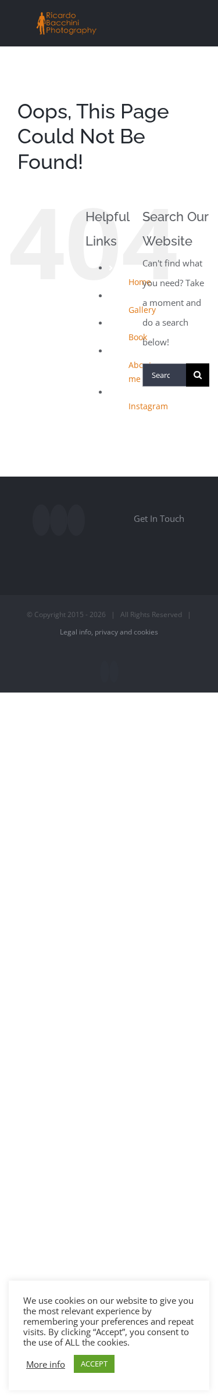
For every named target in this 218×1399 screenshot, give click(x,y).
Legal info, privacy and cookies (109, 632)
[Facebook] (41, 520)
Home (139, 281)
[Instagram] (58, 520)
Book (137, 336)
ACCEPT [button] (94, 1363)
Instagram (148, 406)
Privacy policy (146, 1178)
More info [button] (45, 1364)
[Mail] (76, 520)
